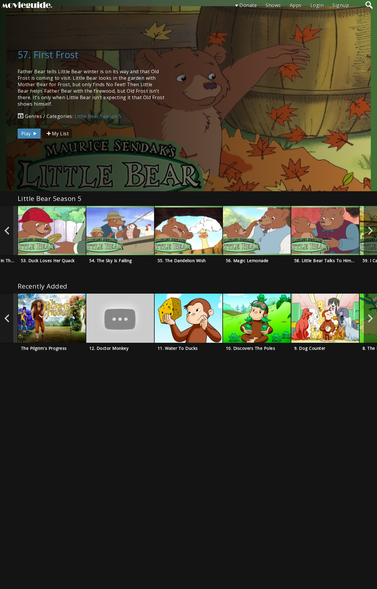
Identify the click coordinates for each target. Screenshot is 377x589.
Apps (296, 5)
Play (26, 133)
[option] (52, 230)
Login (317, 5)
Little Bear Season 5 (98, 116)
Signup (341, 5)
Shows (273, 5)
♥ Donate (246, 5)
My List (60, 133)
